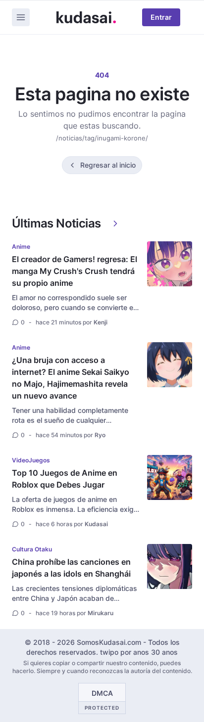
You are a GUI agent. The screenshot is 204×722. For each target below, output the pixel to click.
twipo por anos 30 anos (139, 652)
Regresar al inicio (108, 165)
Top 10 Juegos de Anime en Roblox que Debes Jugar (64, 479)
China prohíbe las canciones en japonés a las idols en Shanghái (71, 568)
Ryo (100, 435)
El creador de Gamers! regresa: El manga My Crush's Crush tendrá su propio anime (74, 271)
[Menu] (21, 17)
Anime (21, 246)
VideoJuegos (31, 460)
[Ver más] (115, 223)
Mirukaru (100, 613)
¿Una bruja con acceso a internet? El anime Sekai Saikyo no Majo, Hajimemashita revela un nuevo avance (70, 378)
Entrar (161, 17)
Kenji (100, 322)
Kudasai (96, 524)
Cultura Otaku (32, 549)
